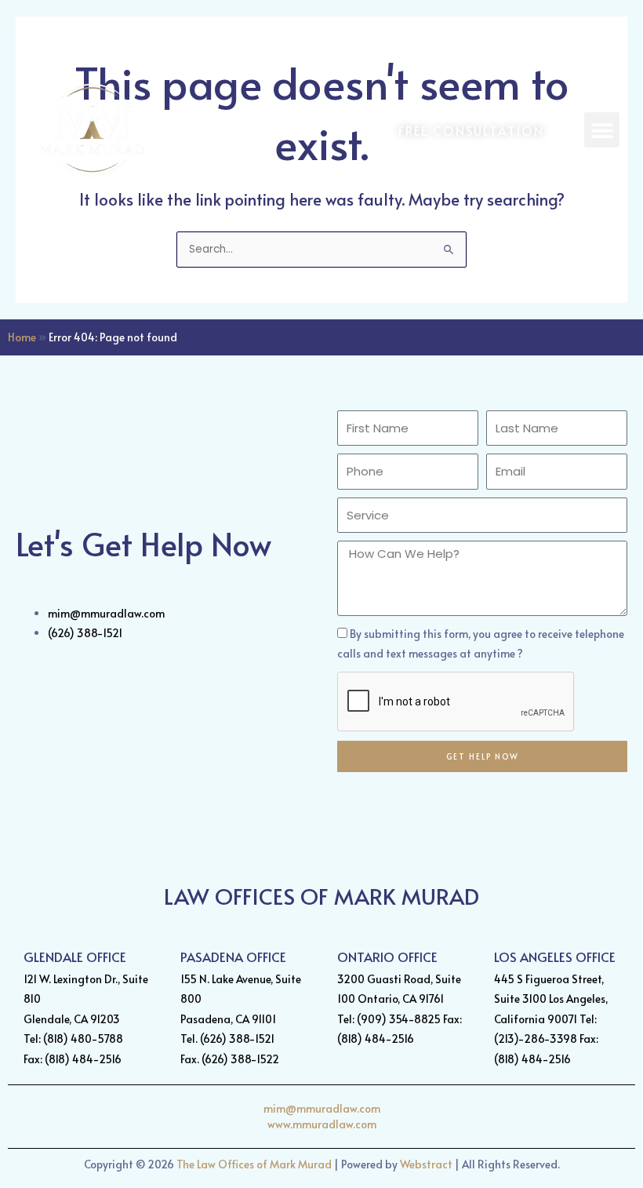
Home (22, 337)
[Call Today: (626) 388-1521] (445, 34)
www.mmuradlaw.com (321, 1124)
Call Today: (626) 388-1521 (542, 34)
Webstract (426, 1164)
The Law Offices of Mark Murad (254, 1164)
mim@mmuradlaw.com (321, 1108)
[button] (601, 130)
